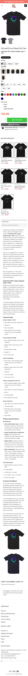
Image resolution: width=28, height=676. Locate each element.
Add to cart (17, 120)
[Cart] (25, 5)
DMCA (2, 639)
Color (2, 91)
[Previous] (3, 23)
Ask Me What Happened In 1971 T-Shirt (6, 161)
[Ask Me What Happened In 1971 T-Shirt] (7, 150)
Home (2, 47)
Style (3, 66)
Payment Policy (5, 636)
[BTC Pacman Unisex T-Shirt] (7, 176)
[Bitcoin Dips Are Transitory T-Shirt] (7, 201)
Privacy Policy (5, 616)
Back (5, 106)
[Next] (25, 23)
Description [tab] (5, 221)
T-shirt (14, 47)
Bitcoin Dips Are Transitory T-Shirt (5, 212)
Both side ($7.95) (8, 109)
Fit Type (3, 60)
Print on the (4, 102)
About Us (3, 611)
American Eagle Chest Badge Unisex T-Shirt (20, 186)
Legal (2, 642)
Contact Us (4, 630)
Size (2, 81)
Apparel (8, 47)
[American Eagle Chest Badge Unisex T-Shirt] (21, 176)
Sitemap (3, 622)
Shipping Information (7, 633)
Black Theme (21, 47)
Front (5, 104)
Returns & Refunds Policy (8, 613)
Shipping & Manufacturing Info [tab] (10, 225)
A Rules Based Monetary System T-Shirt (20, 161)
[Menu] (2, 5)
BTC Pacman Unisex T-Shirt (6, 186)
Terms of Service (5, 619)
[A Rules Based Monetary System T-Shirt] (21, 150)
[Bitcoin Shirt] (14, 5)
